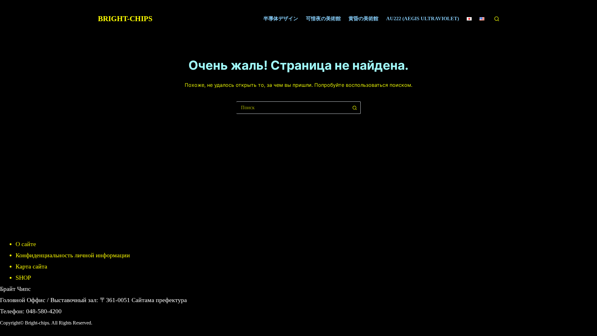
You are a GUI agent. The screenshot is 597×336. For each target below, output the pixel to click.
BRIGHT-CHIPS (125, 19)
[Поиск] (496, 18)
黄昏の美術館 (363, 18)
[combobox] (292, 107)
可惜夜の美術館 (323, 18)
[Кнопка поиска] (354, 108)
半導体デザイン (280, 18)
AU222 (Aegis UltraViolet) (422, 18)
